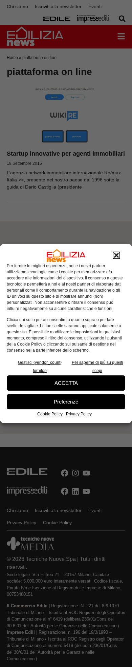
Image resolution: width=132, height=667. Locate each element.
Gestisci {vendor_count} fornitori (40, 366)
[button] (116, 255)
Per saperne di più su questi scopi (97, 366)
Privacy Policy (79, 414)
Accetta (66, 383)
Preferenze (66, 402)
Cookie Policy (50, 414)
